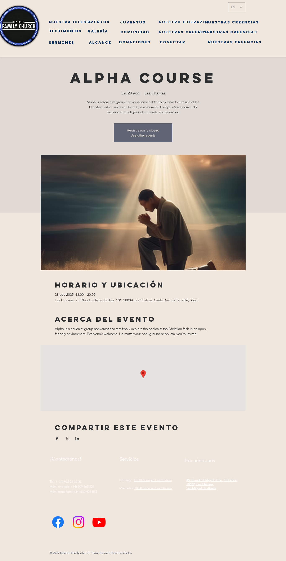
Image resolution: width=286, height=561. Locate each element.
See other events (143, 135)
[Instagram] (78, 524)
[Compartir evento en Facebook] (57, 438)
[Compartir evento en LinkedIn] (77, 438)
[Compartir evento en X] (67, 438)
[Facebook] (58, 524)
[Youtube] (99, 524)
